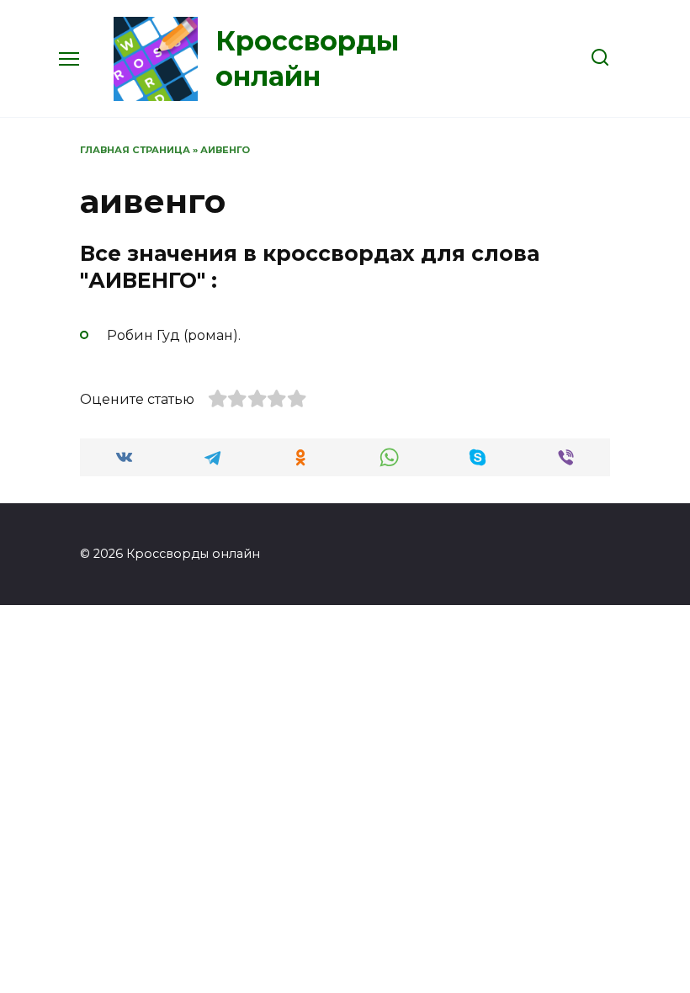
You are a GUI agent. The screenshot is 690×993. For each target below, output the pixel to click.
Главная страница (135, 150)
